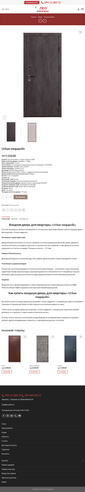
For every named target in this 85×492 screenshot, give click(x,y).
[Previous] (6, 75)
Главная (33, 17)
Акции (4, 432)
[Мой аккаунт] (78, 9)
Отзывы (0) (23, 219)
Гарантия (5, 449)
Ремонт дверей (8, 465)
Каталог (5, 460)
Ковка (4, 482)
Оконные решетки (9, 478)
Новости (5, 436)
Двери (40, 17)
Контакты (5, 454)
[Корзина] (82, 9)
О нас (4, 424)
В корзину (20, 197)
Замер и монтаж (8, 469)
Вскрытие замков (9, 473)
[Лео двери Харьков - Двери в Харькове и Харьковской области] (42, 9)
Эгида (60, 366)
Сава (3, 366)
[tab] (6, 219)
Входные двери (49, 17)
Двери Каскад (34, 366)
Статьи (4, 441)
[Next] (79, 75)
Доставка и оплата (9, 445)
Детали (14, 219)
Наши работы (7, 428)
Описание (6, 219)
